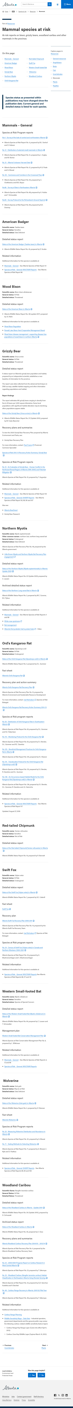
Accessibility (31, 1400)
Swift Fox (32, 63)
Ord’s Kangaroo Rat (11, 80)
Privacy (24, 1400)
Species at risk (22, 11)
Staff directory (39, 1396)
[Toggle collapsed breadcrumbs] (13, 11)
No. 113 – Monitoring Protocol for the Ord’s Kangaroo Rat (21, 737)
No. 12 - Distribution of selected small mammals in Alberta (22, 150)
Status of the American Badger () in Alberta (22, 244)
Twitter (59, 1395)
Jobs (13, 1396)
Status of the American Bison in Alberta (16, 309)
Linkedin (66, 1395)
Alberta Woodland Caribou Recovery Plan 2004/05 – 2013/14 (23, 1243)
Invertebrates (57, 74)
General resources (59, 58)
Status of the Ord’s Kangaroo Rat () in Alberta (24, 659)
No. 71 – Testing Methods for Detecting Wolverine (19, 1144)
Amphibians (57, 62)
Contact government (24, 1396)
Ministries (5, 1396)
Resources (33, 11)
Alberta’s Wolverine (9, 1120)
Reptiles (56, 85)
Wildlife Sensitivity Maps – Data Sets (17, 1318)
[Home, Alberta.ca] (9, 4)
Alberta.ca (34, 1387)
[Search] (50, 4)
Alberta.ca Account (58, 4)
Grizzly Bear (9, 72)
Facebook (55, 1395)
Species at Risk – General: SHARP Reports (19, 497)
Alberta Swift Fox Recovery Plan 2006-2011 (17, 920)
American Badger (11, 63)
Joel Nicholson (29, 699)
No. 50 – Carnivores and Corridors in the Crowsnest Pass (22, 175)
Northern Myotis (10, 76)
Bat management (10, 625)
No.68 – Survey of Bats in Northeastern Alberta (18, 187)
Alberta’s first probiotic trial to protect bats (19, 629)
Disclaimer (16, 1400)
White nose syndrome (12, 621)
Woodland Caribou (35, 76)
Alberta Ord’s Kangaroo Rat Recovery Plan (17, 687)
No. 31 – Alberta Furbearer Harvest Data (16, 162)
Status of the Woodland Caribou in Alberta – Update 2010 (22, 1207)
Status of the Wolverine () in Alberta (18, 1103)
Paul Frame (28, 445)
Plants (55, 82)
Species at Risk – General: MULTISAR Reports (20, 269)
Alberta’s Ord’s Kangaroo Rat (12, 675)
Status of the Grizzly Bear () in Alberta (19, 413)
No (43, 1375)
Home (6, 11)
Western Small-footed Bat (38, 67)
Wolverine (32, 72)
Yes (33, 1375)
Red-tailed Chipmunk (36, 59)
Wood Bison (9, 67)
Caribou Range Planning (13, 1314)
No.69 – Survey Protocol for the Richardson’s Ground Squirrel (23, 200)
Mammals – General (12, 59)
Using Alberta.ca (6, 1400)
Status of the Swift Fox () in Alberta (18, 892)
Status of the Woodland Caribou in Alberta (17, 1227)
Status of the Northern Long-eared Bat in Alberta (19, 590)
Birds (55, 66)
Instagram (63, 1395)
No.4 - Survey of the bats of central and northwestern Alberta (23, 137)
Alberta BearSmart (11, 510)
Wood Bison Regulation (12, 326)
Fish (54, 70)
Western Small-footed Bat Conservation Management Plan (22, 1035)
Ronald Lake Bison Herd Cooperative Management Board (24, 330)
